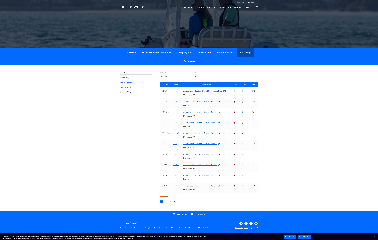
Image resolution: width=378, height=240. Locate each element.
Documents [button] (188, 94)
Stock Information (225, 52)
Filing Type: (163, 72)
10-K (175, 91)
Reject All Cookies (290, 237)
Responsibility (211, 7)
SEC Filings (245, 52)
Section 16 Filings (126, 92)
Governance (189, 61)
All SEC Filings (125, 78)
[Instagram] (246, 224)
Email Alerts (181, 214)
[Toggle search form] (257, 7)
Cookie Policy (188, 228)
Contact (246, 7)
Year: (195, 72)
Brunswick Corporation (241, 228)
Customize (276, 237)
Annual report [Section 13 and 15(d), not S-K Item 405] (204, 91)
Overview (131, 52)
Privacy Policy (148, 228)
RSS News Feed (201, 214)
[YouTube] (256, 224)
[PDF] (234, 91)
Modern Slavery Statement (136, 228)
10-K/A (176, 133)
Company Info (185, 52)
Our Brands (200, 7)
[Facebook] (251, 224)
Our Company (188, 7)
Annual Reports (125, 82)
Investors (237, 7)
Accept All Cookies (304, 237)
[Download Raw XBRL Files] (242, 91)
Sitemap (181, 228)
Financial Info (204, 52)
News (229, 7)
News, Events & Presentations (157, 52)
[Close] (375, 236)
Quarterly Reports (126, 87)
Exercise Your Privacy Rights (161, 228)
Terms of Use (123, 228)
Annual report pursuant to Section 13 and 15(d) (201, 101)
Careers (222, 7)
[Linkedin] (241, 224)
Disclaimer (174, 228)
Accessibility (197, 228)
